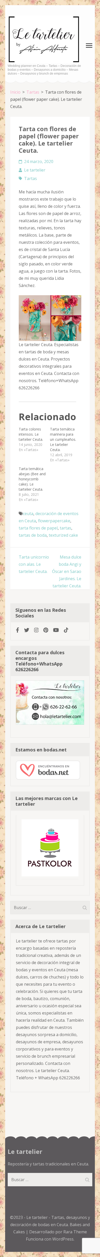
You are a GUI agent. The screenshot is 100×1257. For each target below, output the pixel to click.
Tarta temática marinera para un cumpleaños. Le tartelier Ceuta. (63, 439)
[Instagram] (36, 630)
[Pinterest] (45, 630)
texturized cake (63, 535)
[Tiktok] (66, 630)
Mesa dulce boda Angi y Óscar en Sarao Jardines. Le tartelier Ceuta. (66, 571)
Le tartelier (34, 170)
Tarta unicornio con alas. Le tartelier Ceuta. (34, 564)
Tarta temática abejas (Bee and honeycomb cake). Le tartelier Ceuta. (32, 479)
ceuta (28, 513)
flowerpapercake (54, 521)
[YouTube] (56, 630)
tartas (65, 528)
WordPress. (63, 1239)
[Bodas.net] (48, 778)
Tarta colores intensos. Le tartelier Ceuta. (31, 434)
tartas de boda (33, 535)
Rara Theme (75, 1232)
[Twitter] (26, 630)
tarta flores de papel (38, 528)
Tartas (30, 178)
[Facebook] (17, 630)
